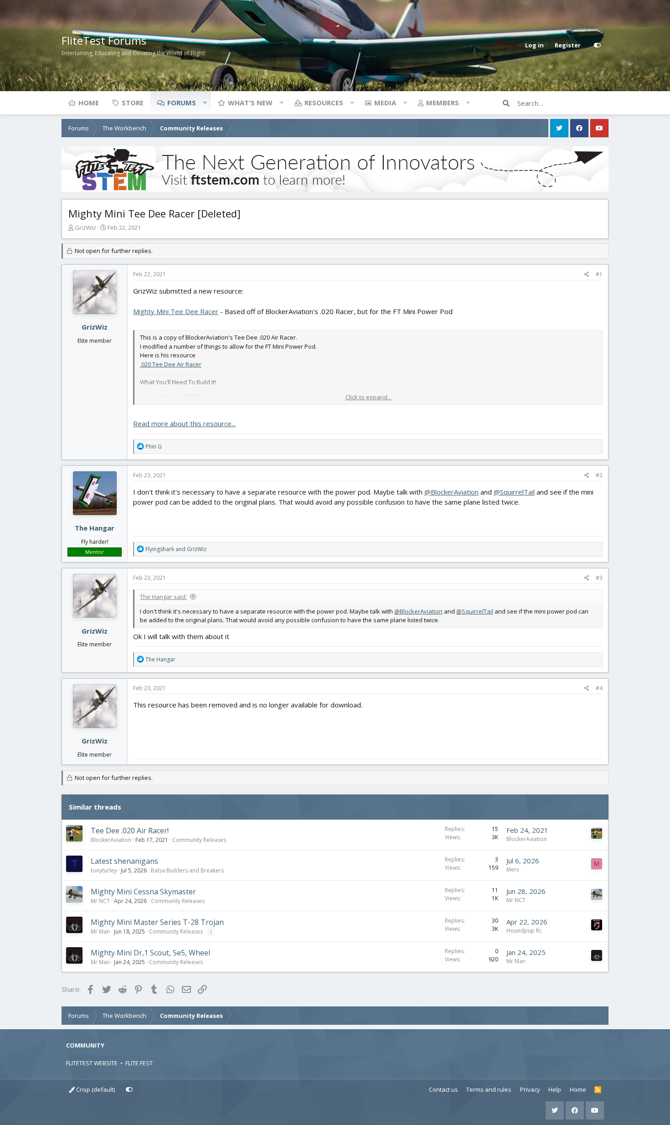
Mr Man (100, 931)
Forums (181, 102)
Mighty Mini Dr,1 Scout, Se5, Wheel (150, 953)
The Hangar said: (163, 597)
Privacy (530, 1089)
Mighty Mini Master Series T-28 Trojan (157, 922)
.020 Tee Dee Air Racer (170, 364)
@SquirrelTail (514, 491)
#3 (599, 578)
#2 (599, 475)
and (175, 549)
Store (133, 102)
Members (442, 102)
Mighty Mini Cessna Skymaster (143, 892)
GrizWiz (85, 227)
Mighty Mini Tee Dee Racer (175, 311)
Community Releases (199, 840)
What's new (250, 102)
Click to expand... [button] (368, 397)
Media (385, 102)
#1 (599, 274)
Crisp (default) (95, 1089)
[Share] (587, 274)
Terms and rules (488, 1089)
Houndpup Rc (524, 930)
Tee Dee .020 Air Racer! (130, 831)
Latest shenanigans (124, 861)
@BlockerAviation (451, 491)
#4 (599, 688)
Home (88, 102)
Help (554, 1089)
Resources (323, 102)
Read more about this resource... (184, 423)
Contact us (443, 1089)
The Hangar (94, 527)
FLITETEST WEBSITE (92, 1063)
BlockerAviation (111, 840)
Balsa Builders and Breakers (187, 870)
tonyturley (104, 870)
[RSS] (598, 1090)
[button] (204, 102)
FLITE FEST (139, 1063)
